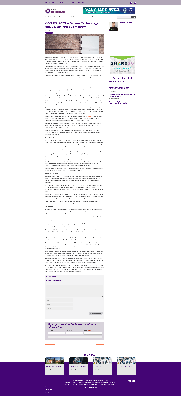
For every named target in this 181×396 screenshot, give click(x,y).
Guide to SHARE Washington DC (99, 367)
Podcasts (84, 16)
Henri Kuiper (125, 22)
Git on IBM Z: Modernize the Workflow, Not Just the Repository (122, 95)
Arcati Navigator (80, 2)
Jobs (89, 16)
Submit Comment (95, 313)
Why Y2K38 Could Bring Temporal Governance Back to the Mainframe (119, 87)
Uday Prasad (114, 91)
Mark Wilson (50, 369)
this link (90, 116)
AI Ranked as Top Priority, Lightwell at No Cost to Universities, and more (121, 102)
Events (94, 16)
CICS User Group (49, 2)
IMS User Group (70, 2)
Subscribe (74, 336)
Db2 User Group (60, 2)
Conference (49, 32)
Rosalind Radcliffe (115, 98)
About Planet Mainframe (51, 383)
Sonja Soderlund (114, 84)
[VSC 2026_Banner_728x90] (109, 13)
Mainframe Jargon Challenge (117, 81)
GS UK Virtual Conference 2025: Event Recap (78, 367)
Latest (47, 16)
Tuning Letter (48, 389)
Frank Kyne (97, 369)
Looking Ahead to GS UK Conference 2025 (53, 367)
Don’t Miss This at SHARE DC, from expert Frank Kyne (126, 367)
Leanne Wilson (74, 369)
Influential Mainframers (74, 16)
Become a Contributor (51, 386)
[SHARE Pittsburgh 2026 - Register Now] (122, 73)
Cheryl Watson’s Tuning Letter (58, 16)
